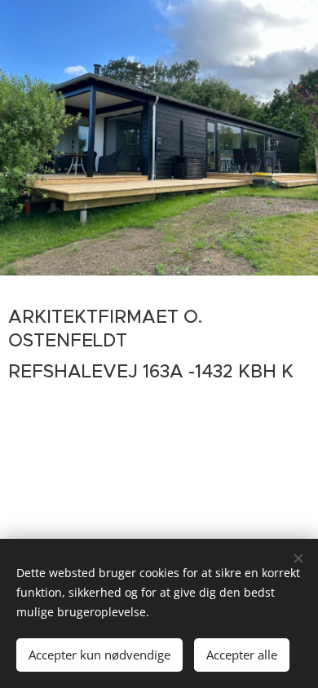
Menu (293, 40)
